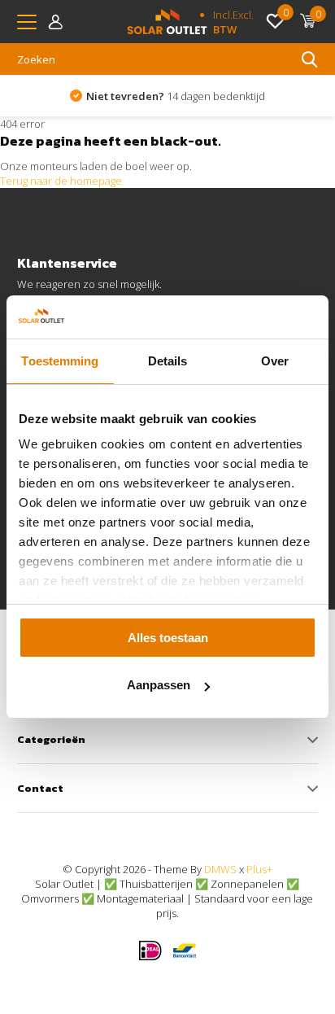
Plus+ (259, 869)
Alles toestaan (168, 638)
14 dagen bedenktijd (175, 96)
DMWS (220, 869)
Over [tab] (275, 361)
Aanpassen (158, 685)
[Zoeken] (310, 59)
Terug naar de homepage (61, 180)
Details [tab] (168, 361)
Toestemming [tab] (59, 361)
